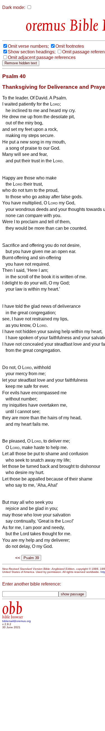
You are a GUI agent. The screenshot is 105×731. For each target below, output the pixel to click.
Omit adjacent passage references (42, 57)
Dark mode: (13, 7)
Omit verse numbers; (28, 46)
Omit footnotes (69, 46)
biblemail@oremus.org (16, 621)
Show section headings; (31, 51)
